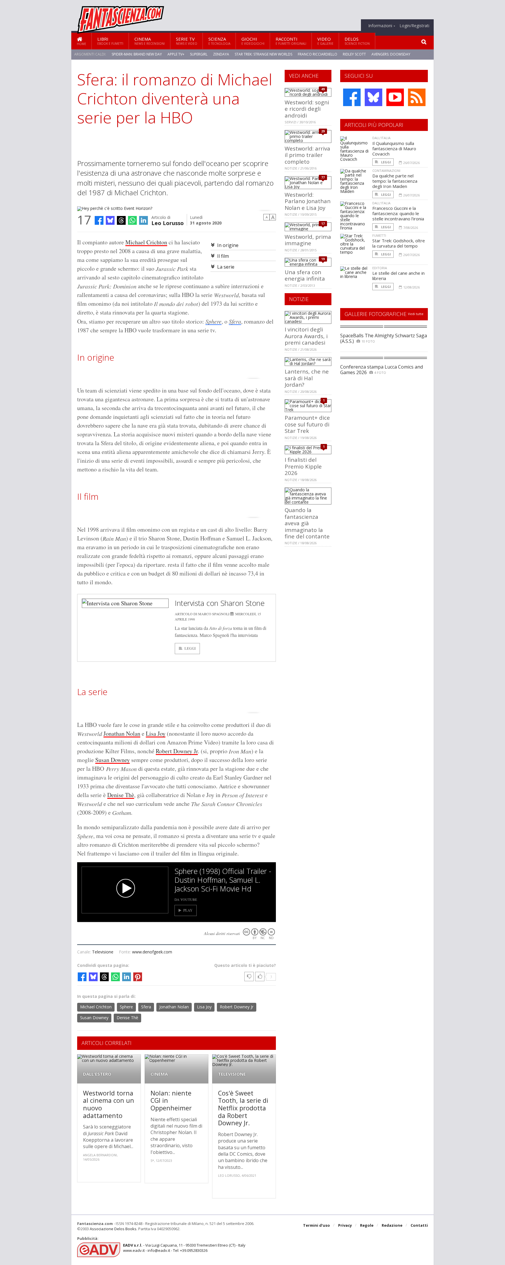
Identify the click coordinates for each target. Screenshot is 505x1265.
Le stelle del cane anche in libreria (398, 275)
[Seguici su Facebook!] (352, 97)
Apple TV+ (175, 54)
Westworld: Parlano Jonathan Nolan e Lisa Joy (308, 201)
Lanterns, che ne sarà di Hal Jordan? (307, 378)
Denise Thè (120, 795)
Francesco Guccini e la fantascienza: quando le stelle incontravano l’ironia (398, 213)
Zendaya (221, 54)
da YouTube (185, 899)
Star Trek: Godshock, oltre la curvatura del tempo (398, 243)
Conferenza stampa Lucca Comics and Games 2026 (381, 370)
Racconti (291, 41)
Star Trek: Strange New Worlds (263, 54)
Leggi (190, 648)
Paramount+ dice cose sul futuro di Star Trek (307, 424)
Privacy (345, 1225)
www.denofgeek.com (152, 952)
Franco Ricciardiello (317, 54)
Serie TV (186, 41)
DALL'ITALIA (381, 137)
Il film (223, 256)
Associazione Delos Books (113, 1228)
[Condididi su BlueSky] (110, 220)
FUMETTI (379, 235)
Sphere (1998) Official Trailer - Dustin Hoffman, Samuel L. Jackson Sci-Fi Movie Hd (222, 880)
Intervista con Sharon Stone (219, 603)
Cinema (149, 41)
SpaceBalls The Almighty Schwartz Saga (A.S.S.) (383, 338)
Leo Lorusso (167, 223)
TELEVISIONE (232, 1074)
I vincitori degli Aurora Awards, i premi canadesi (306, 336)
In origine (228, 245)
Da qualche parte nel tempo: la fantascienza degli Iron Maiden (394, 181)
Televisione (102, 952)
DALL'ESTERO (97, 1074)
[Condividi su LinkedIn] (143, 220)
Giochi (252, 41)
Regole (366, 1225)
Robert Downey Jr (177, 751)
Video (325, 41)
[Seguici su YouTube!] (395, 97)
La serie (225, 267)
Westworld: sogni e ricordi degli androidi (307, 108)
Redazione (392, 1225)
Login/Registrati (414, 26)
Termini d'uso (316, 1225)
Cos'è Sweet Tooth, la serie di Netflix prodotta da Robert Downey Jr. (243, 1108)
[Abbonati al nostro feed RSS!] (417, 97)
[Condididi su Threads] (121, 220)
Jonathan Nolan (121, 733)
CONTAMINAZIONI (386, 170)
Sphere (213, 321)
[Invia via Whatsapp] (132, 220)
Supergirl (198, 54)
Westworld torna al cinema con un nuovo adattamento (108, 1104)
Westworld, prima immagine (308, 240)
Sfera (235, 321)
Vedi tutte (415, 314)
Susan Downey (112, 760)
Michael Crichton (146, 242)
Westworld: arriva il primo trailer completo (307, 155)
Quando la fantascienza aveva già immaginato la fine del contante (307, 523)
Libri (110, 41)
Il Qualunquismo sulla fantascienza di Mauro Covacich (394, 148)
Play (188, 910)
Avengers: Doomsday (390, 54)
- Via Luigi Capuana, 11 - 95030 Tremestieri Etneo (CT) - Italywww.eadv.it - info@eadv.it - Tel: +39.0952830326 (184, 1247)
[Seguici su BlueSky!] (373, 97)
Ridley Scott (354, 54)
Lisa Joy (155, 733)
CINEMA (159, 1074)
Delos (357, 41)
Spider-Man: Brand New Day (137, 54)
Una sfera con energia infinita (305, 275)
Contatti (419, 1225)
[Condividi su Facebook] (99, 220)
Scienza (219, 41)
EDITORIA (379, 267)
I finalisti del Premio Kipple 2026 (303, 466)
